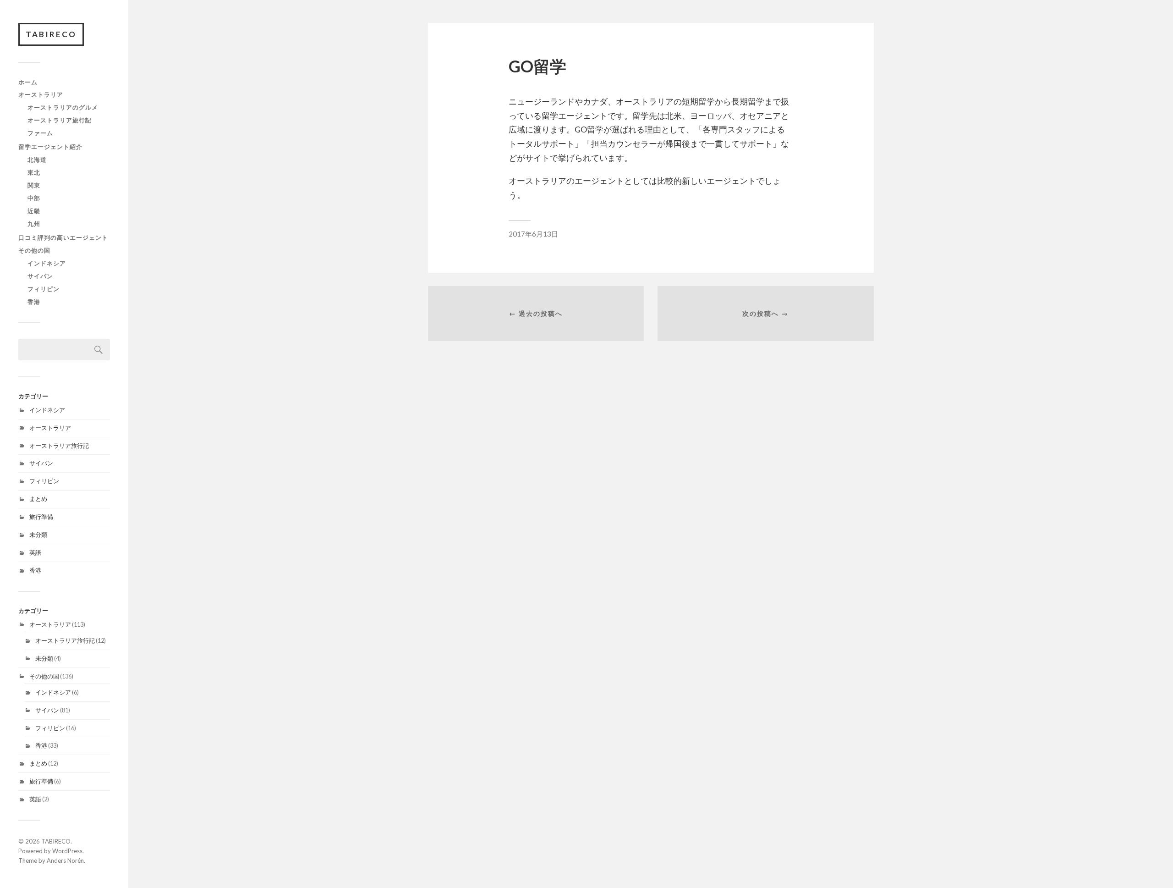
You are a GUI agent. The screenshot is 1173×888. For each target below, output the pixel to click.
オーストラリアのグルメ (62, 107)
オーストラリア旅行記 (59, 120)
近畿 (33, 211)
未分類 (38, 534)
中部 (33, 198)
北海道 (37, 159)
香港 (33, 301)
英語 (35, 552)
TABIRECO (51, 34)
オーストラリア (40, 94)
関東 (33, 185)
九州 (33, 223)
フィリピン (43, 288)
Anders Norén (65, 860)
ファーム (40, 133)
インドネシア (46, 263)
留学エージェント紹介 (50, 146)
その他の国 (34, 250)
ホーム (28, 82)
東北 (33, 172)
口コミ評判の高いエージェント (63, 237)
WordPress (67, 851)
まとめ (38, 498)
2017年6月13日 (533, 234)
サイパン (40, 276)
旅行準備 (41, 516)
